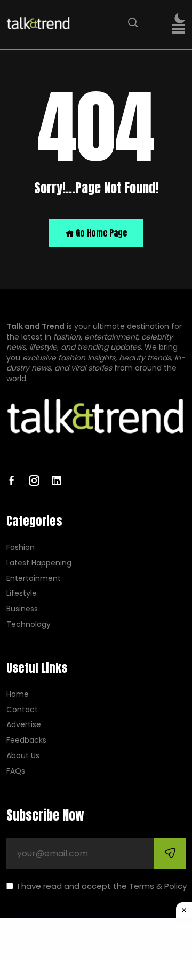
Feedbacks (26, 740)
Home (17, 694)
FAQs (15, 771)
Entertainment (33, 578)
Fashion (20, 547)
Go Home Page (100, 232)
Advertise (23, 724)
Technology (28, 624)
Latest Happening (38, 563)
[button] (178, 29)
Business (22, 608)
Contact (22, 709)
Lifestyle (21, 593)
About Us (22, 755)
